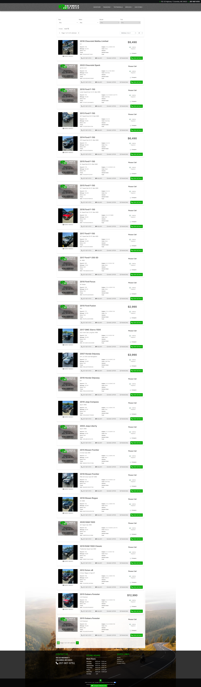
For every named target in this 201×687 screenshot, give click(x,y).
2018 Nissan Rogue (89, 498)
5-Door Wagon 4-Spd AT (87, 573)
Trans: (81, 52)
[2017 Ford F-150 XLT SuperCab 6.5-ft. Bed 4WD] (68, 239)
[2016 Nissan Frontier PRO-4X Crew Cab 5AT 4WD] (68, 480)
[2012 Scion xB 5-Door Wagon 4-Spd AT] (68, 576)
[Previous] (59, 32)
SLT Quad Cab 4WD (86, 525)
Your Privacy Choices (109, 682)
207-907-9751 (195, 1)
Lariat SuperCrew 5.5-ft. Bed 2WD (90, 92)
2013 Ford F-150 (87, 113)
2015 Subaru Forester (90, 594)
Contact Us (120, 661)
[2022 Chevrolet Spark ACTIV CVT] (68, 71)
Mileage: (82, 48)
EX (80, 380)
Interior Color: (105, 52)
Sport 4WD (83, 404)
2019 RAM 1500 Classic (91, 546)
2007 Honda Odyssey (90, 354)
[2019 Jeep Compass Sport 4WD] (68, 408)
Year (59, 19)
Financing (124, 58)
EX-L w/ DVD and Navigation (88, 356)
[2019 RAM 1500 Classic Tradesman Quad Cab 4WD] (68, 552)
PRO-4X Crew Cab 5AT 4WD (88, 477)
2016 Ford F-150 (87, 209)
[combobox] (68, 22)
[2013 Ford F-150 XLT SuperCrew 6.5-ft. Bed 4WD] (68, 119)
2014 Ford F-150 (87, 137)
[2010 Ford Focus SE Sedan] (68, 288)
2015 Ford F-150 (87, 161)
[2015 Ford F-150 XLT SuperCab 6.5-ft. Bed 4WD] (68, 191)
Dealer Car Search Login (89, 682)
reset (66, 28)
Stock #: (82, 46)
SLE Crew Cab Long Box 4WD (89, 332)
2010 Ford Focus (87, 282)
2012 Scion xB (86, 570)
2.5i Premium (84, 597)
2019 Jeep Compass (89, 402)
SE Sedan (83, 284)
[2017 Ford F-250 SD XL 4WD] (68, 263)
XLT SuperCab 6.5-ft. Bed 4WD (89, 188)
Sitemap (102, 682)
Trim (121, 19)
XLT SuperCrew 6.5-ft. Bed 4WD (89, 116)
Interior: (104, 50)
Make (80, 19)
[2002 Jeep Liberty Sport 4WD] (68, 432)
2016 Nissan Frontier (89, 474)
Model (101, 19)
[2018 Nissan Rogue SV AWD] (68, 504)
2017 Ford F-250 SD (89, 257)
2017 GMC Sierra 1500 (90, 330)
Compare (134, 53)
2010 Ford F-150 (87, 89)
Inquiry (99, 58)
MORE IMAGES (68, 56)
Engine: (103, 46)
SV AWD (82, 501)
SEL (81, 308)
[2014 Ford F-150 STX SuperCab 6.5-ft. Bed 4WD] (68, 143)
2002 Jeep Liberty (88, 426)
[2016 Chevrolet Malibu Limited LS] (68, 47)
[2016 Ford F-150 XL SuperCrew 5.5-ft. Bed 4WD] (68, 215)
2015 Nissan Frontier (89, 450)
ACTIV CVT (83, 68)
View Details (137, 58)
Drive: (81, 50)
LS (80, 44)
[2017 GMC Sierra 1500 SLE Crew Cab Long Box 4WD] (68, 336)
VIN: (81, 54)
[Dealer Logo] (68, 7)
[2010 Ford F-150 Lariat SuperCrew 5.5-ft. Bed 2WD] (68, 95)
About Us (120, 659)
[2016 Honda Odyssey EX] (68, 384)
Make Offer (112, 58)
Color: (103, 48)
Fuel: (103, 54)
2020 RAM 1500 (87, 522)
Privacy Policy (121, 663)
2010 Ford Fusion (88, 306)
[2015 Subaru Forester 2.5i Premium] (68, 600)
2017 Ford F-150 (87, 233)
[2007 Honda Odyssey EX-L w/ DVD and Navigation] (68, 360)
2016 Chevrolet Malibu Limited (94, 41)
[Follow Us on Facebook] (100, 680)
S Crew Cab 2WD (85, 453)
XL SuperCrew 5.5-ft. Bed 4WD (89, 212)
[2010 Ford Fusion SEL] (68, 312)
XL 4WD (82, 260)
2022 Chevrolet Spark (90, 65)
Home (119, 657)
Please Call (132, 66)
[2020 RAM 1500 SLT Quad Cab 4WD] (68, 528)
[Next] (78, 32)
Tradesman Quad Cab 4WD (88, 549)
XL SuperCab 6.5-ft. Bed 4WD (89, 164)
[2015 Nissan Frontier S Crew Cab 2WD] (68, 456)
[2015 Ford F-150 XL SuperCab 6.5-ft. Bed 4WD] (68, 167)
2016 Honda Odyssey (90, 378)
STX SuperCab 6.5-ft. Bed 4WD (89, 140)
